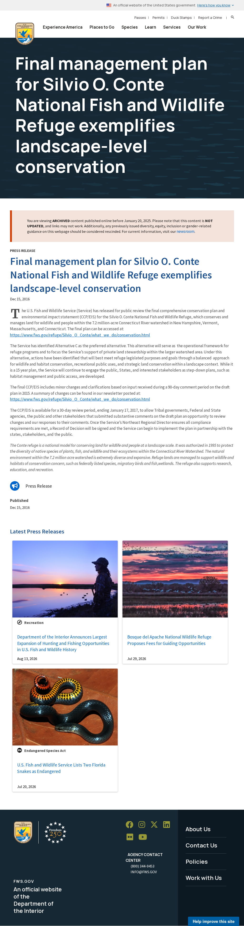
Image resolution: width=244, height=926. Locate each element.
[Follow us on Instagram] (143, 825)
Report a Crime (210, 17)
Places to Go (102, 27)
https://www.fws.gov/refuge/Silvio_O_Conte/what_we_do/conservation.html (80, 335)
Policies (197, 861)
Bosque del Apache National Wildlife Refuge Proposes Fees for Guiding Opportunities (169, 640)
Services (172, 27)
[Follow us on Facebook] (131, 825)
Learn (150, 27)
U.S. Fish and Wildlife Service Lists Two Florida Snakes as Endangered (61, 768)
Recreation (34, 622)
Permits (158, 17)
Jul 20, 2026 (26, 786)
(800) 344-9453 (142, 866)
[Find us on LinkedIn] (168, 825)
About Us (198, 829)
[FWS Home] (24, 33)
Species (130, 27)
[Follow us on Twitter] (155, 825)
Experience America (62, 27)
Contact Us (201, 845)
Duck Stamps (181, 17)
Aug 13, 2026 (27, 658)
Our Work (197, 27)
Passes (140, 17)
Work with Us (204, 878)
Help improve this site (213, 921)
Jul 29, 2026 (136, 658)
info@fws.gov (144, 871)
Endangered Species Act (45, 750)
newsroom (185, 231)
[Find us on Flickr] (132, 837)
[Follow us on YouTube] (144, 837)
